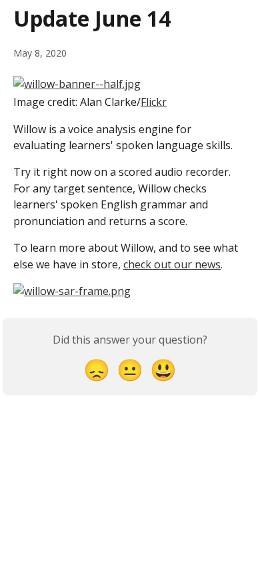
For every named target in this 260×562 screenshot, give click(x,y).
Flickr (154, 102)
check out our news (172, 264)
